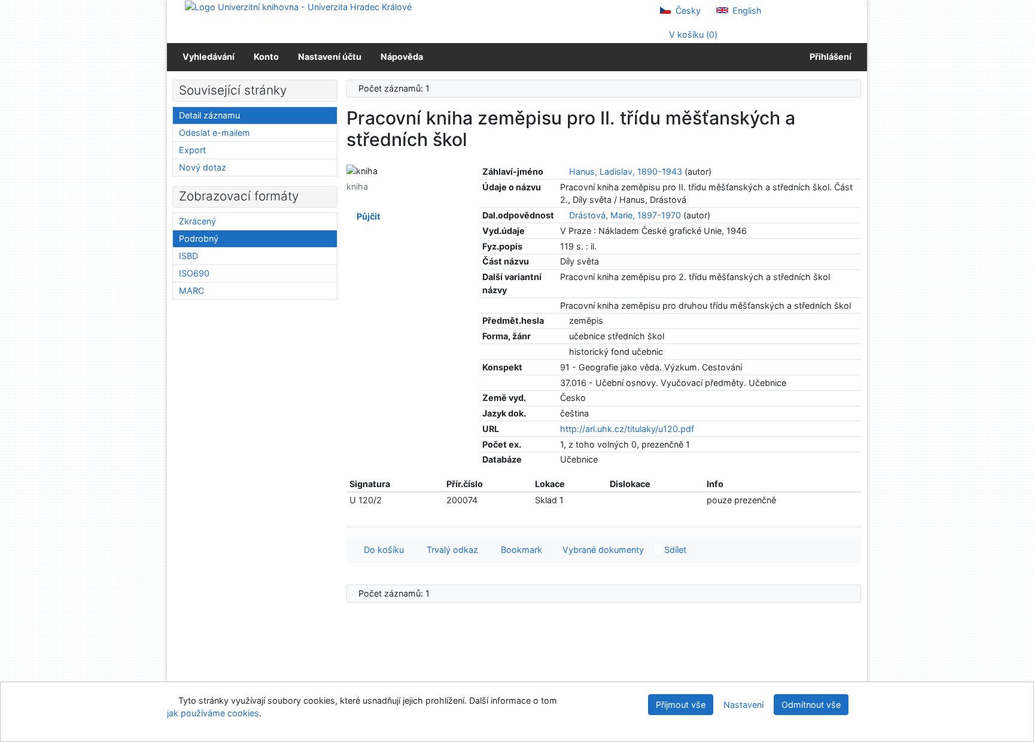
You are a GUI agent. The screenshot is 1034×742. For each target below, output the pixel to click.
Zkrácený (197, 221)
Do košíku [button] (381, 550)
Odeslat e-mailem (214, 132)
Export (192, 150)
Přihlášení (828, 56)
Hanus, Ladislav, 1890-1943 (625, 171)
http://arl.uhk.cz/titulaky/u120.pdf (627, 429)
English (746, 10)
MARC (191, 290)
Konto (266, 56)
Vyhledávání (209, 56)
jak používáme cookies (213, 713)
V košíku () (692, 34)
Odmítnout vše (811, 705)
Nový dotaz (202, 167)
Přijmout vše (680, 705)
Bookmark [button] (519, 550)
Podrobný (198, 238)
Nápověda (402, 56)
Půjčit (367, 216)
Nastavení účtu (329, 56)
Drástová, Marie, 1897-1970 (625, 215)
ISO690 (194, 273)
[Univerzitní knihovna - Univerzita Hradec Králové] (298, 6)
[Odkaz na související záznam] (563, 171)
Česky (687, 10)
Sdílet (674, 550)
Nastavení (743, 705)
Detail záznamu (209, 115)
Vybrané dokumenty (602, 550)
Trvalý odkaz (450, 550)
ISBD (188, 256)
